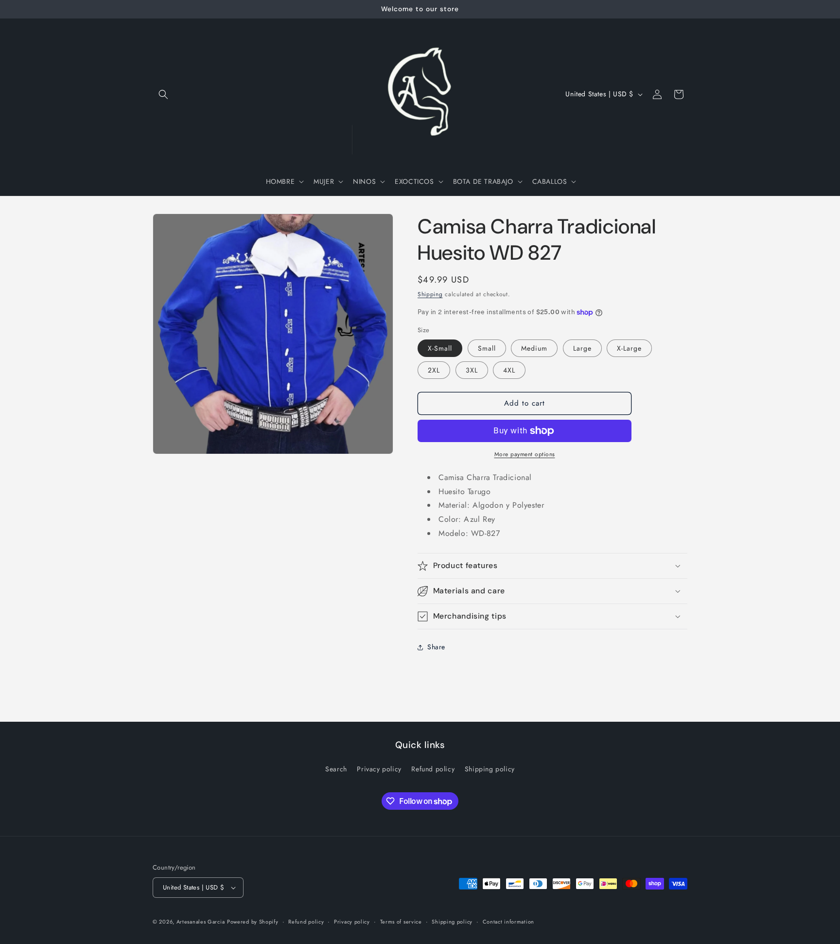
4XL (509, 370)
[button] (163, 94)
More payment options (524, 454)
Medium (534, 348)
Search (336, 769)
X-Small (440, 348)
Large (582, 348)
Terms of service (401, 922)
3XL (472, 370)
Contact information (508, 922)
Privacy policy (379, 769)
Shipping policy (490, 769)
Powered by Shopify (253, 922)
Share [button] (436, 647)
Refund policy (433, 769)
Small (487, 348)
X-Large (629, 348)
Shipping (430, 294)
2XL (434, 370)
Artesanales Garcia (200, 922)
